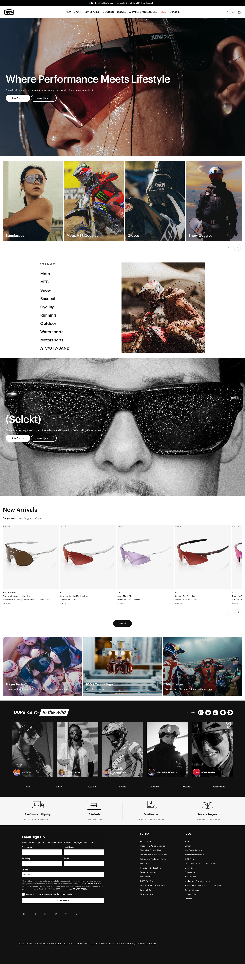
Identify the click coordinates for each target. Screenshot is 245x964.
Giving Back (190, 868)
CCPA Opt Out (147, 881)
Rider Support (146, 894)
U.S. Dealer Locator (194, 850)
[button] (68, 12)
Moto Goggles (25, 518)
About (187, 841)
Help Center (145, 841)
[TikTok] (215, 712)
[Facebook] (223, 712)
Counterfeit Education (150, 868)
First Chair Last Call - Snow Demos (201, 863)
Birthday (26, 859)
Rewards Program (148, 872)
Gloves (38, 518)
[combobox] (26, 874)
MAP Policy (145, 877)
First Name (27, 847)
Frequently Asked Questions (153, 846)
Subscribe (62, 901)
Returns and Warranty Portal (153, 855)
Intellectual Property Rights (197, 881)
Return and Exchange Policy (153, 859)
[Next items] (237, 247)
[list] (122, 201)
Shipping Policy (192, 890)
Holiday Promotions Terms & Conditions (203, 885)
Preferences (190, 877)
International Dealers (194, 855)
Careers (188, 846)
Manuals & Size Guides (150, 850)
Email (66, 859)
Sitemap (188, 899)
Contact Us (190, 872)
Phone (25, 870)
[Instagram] (201, 712)
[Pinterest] (230, 712)
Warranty (144, 863)
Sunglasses (9, 518)
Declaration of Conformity (152, 885)
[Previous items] (228, 247)
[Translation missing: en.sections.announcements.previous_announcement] (24, 3)
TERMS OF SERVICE (93, 884)
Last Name (69, 847)
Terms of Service (148, 890)
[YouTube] (208, 712)
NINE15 (152, 944)
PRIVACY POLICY (80, 889)
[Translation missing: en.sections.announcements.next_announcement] (221, 3)
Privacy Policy (191, 894)
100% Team (190, 859)
